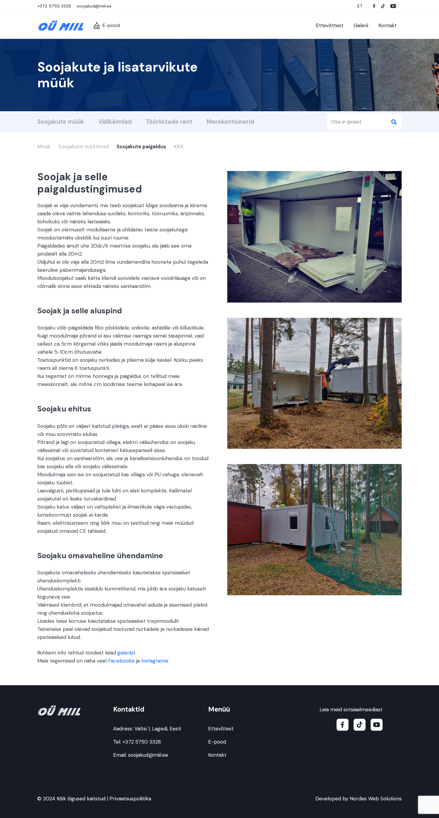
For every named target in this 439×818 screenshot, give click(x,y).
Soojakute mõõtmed (83, 146)
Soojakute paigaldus (141, 146)
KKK (179, 146)
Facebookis (121, 660)
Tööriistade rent (169, 122)
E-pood (217, 741)
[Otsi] (394, 122)
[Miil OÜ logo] (60, 25)
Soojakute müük (60, 122)
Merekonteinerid (230, 122)
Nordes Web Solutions (376, 798)
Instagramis (154, 660)
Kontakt (217, 755)
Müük (43, 146)
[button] (360, 6)
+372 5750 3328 (141, 741)
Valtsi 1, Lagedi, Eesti (157, 728)
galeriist (126, 652)
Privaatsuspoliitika (130, 798)
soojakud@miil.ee (148, 755)
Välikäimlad (115, 122)
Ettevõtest (221, 728)
